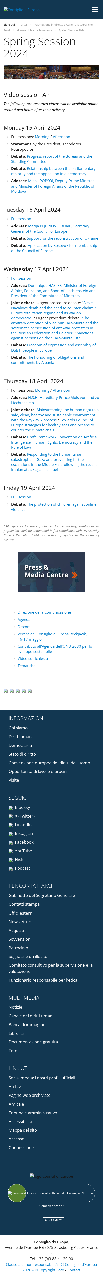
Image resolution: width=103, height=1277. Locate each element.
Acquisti (16, 930)
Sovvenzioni (20, 939)
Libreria (16, 1033)
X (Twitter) (24, 816)
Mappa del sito (23, 1130)
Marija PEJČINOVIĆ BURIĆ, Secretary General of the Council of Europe (50, 228)
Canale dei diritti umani (31, 1016)
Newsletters (20, 921)
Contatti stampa (24, 904)
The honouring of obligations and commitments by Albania (47, 360)
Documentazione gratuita (33, 1042)
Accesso (16, 1139)
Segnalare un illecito (28, 956)
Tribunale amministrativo (33, 1113)
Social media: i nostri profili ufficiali (42, 1078)
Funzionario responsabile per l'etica (43, 980)
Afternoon (61, 136)
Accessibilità (20, 1121)
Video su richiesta (33, 658)
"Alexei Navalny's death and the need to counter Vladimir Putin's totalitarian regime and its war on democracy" (53, 310)
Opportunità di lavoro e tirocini (38, 771)
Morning (42, 136)
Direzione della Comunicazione (44, 612)
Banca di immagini (26, 1024)
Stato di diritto (22, 754)
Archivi (15, 1086)
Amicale (16, 1104)
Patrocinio (18, 948)
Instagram (24, 833)
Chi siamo (18, 728)
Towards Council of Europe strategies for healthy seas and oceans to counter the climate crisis (52, 424)
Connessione (21, 1147)
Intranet (54, 1220)
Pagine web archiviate (30, 1095)
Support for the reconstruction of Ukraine (62, 238)
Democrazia (20, 745)
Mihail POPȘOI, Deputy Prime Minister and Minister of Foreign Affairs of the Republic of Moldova (52, 186)
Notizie (15, 1007)
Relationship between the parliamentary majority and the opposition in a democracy (53, 171)
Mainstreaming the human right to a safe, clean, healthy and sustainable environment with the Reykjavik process (55, 414)
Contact (74, 1269)
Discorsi (25, 626)
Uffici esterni (21, 913)
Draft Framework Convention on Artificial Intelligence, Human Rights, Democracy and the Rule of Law (54, 442)
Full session (21, 218)
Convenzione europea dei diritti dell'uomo (49, 763)
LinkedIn (23, 824)
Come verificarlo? (52, 1206)
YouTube (23, 851)
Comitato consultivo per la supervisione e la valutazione (51, 968)
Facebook (24, 842)
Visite (14, 780)
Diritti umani (21, 736)
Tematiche (27, 665)
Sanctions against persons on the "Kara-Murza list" (52, 335)
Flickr (19, 859)
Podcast (22, 868)
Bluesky (22, 807)
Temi (13, 1050)
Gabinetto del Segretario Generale (42, 895)
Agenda (24, 619)
